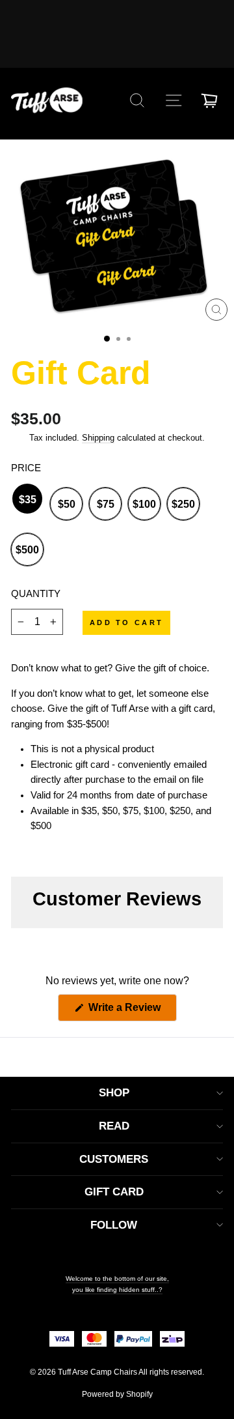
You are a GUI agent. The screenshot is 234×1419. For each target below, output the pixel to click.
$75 (105, 504)
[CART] (209, 100)
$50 (66, 504)
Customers (113, 1159)
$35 (27, 499)
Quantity (35, 594)
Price (26, 468)
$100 (144, 504)
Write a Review (131, 1011)
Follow (113, 1225)
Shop (114, 1093)
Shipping (98, 438)
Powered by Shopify (117, 1394)
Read (114, 1126)
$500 (27, 549)
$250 (183, 504)
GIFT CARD (114, 1192)
